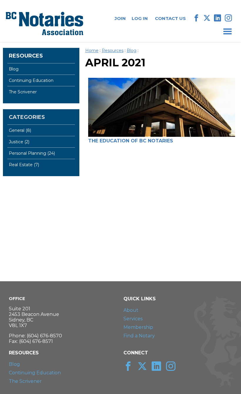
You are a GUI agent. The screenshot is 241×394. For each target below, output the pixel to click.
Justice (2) (19, 141)
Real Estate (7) (24, 164)
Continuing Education (31, 80)
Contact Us (170, 18)
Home (91, 50)
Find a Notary (139, 336)
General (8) (20, 130)
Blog (14, 69)
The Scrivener (23, 92)
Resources (26, 56)
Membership (138, 327)
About (130, 310)
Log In (140, 18)
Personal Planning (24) (32, 153)
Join (120, 18)
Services (133, 318)
